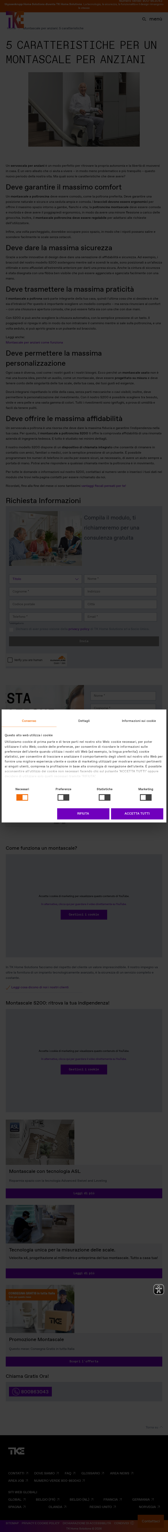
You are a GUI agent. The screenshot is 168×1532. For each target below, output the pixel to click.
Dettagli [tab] (84, 721)
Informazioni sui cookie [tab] (139, 721)
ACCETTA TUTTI (137, 814)
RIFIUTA (83, 814)
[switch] (63, 797)
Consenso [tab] (29, 721)
